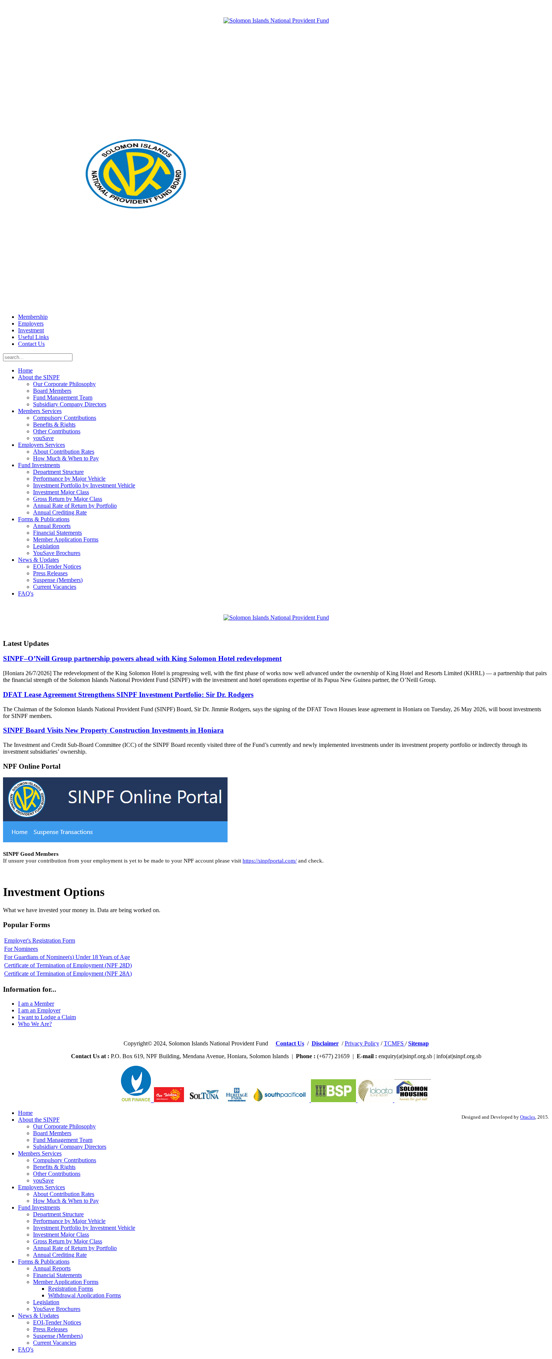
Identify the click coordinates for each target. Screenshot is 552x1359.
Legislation (46, 546)
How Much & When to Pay (66, 458)
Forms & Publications (43, 519)
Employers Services (41, 445)
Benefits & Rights (54, 424)
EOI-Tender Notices (57, 566)
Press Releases (50, 573)
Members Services (40, 411)
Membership (33, 317)
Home (25, 370)
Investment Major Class (61, 492)
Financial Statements (57, 532)
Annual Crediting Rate (60, 512)
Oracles (527, 1117)
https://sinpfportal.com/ (270, 860)
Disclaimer (325, 1043)
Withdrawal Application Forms (84, 1295)
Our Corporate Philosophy (64, 384)
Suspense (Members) (58, 580)
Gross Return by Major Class (67, 499)
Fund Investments (39, 465)
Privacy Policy (362, 1043)
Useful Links (33, 337)
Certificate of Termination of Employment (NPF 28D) (68, 965)
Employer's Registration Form (39, 940)
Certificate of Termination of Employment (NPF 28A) (68, 973)
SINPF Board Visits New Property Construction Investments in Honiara (113, 730)
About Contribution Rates (63, 451)
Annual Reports (52, 526)
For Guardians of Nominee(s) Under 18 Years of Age (67, 957)
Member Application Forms (65, 539)
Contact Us (31, 344)
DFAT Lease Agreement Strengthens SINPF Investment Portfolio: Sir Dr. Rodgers (128, 694)
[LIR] (375, 1100)
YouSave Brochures (56, 553)
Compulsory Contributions (64, 418)
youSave (43, 438)
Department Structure (58, 472)
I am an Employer (39, 1010)
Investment (31, 330)
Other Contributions (56, 431)
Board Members (52, 391)
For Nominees (21, 949)
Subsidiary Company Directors (69, 404)
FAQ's (25, 593)
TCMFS (394, 1043)
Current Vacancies (54, 587)
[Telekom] (152, 1100)
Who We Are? (35, 1024)
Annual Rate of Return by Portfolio (75, 505)
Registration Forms (70, 1288)
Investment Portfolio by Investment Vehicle (84, 485)
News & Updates (38, 560)
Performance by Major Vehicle (69, 478)
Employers (31, 323)
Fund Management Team (62, 397)
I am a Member (36, 1003)
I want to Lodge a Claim (47, 1017)
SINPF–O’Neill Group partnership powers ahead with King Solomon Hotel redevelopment (142, 658)
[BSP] (332, 1100)
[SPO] (281, 1100)
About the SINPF (39, 377)
